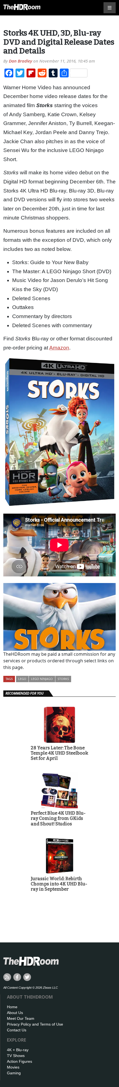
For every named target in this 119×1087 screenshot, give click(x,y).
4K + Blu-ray (18, 1050)
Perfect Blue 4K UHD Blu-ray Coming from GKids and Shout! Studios (58, 818)
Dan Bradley (20, 61)
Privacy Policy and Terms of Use (35, 1024)
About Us (15, 1012)
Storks (63, 679)
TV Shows (16, 1055)
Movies (13, 1067)
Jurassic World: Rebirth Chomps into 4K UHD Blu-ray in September (59, 884)
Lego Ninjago (42, 679)
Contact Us (16, 1030)
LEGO (22, 679)
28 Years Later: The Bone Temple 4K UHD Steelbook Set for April (59, 753)
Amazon (59, 348)
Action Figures (19, 1061)
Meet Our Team (20, 1018)
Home (12, 1007)
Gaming (14, 1073)
